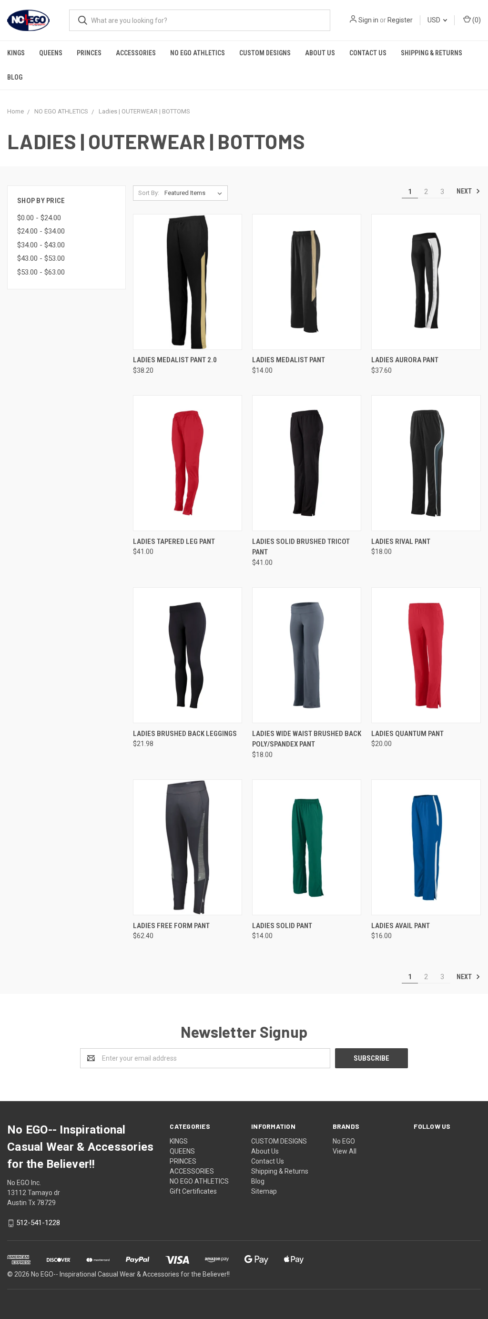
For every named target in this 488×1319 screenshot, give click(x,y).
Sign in (368, 20)
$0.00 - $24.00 (39, 218)
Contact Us (367, 53)
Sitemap (264, 1191)
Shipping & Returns (431, 53)
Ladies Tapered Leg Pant (174, 541)
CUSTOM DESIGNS (265, 53)
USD (434, 20)
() (476, 20)
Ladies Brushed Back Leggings (185, 733)
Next (465, 191)
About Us (320, 53)
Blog (14, 77)
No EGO (344, 1141)
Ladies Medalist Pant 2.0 (175, 360)
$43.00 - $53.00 (41, 258)
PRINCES (89, 53)
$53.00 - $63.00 (41, 272)
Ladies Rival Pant (400, 541)
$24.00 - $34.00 (41, 231)
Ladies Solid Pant (282, 925)
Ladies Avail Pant (400, 925)
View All (344, 1151)
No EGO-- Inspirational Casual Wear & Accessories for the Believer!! (130, 1274)
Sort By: (148, 192)
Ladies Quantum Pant (407, 733)
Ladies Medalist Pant (288, 360)
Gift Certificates (193, 1191)
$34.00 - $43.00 (41, 245)
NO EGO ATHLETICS (197, 53)
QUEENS (50, 53)
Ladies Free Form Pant (171, 925)
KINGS (16, 53)
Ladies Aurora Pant (404, 360)
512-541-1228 (38, 1222)
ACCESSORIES (136, 53)
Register (400, 20)
